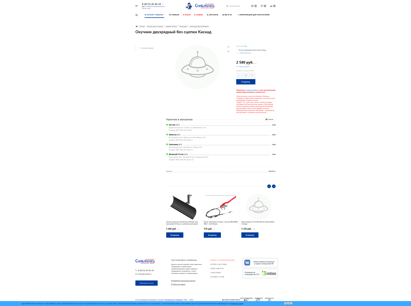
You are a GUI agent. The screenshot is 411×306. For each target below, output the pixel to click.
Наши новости (217, 268)
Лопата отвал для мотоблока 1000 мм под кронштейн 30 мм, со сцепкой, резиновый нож (182, 223)
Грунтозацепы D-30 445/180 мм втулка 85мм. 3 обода (258, 223)
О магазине (215, 273)
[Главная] (136, 26)
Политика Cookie (236, 303)
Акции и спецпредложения (222, 260)
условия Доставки (252, 90)
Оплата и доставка (218, 264)
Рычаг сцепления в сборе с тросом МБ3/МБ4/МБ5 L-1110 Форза (221, 223)
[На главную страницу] (204, 5)
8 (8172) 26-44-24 (151, 4)
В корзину (245, 82)
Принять (288, 303)
